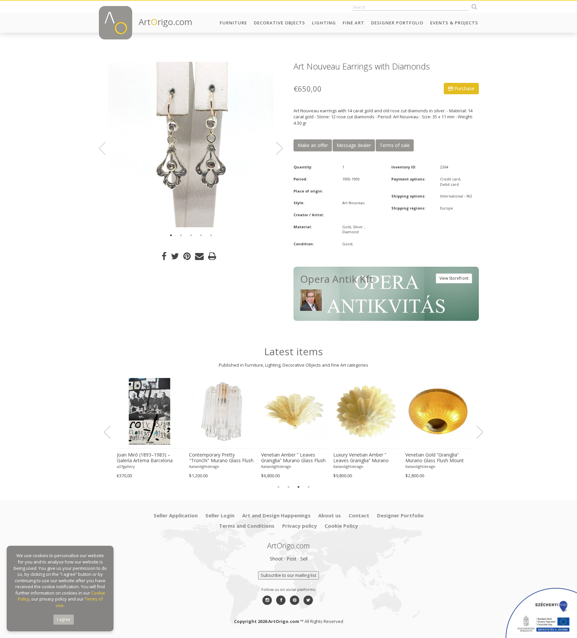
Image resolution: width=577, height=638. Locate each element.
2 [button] (181, 235)
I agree (63, 619)
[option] (190, 144)
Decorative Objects (279, 23)
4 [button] (201, 235)
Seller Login (219, 515)
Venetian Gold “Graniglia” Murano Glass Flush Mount (434, 458)
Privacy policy (299, 525)
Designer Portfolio (397, 23)
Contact (359, 515)
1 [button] (171, 235)
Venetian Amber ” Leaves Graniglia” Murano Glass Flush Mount (293, 458)
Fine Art (353, 23)
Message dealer (354, 145)
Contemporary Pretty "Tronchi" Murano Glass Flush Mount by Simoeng (221, 458)
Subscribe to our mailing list (288, 575)
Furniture (233, 23)
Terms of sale (395, 145)
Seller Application (176, 515)
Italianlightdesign (204, 466)
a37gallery (126, 466)
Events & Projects (454, 23)
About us (329, 515)
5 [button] (211, 235)
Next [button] (275, 148)
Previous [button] (106, 148)
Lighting (324, 23)
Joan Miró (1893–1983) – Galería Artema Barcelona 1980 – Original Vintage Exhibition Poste (144, 458)
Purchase (463, 88)
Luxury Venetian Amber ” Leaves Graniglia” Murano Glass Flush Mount (360, 458)
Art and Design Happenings (276, 515)
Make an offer (313, 145)
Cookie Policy (341, 525)
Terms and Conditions (246, 525)
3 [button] (191, 235)
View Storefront (453, 278)
